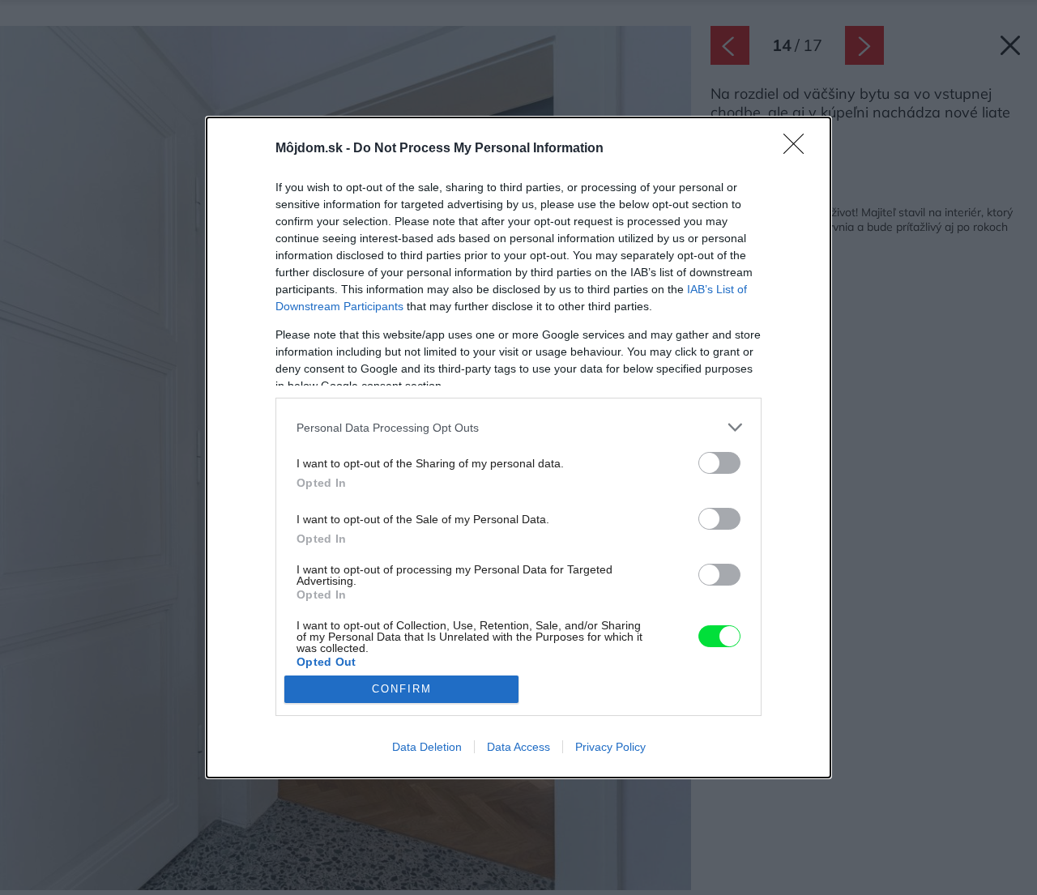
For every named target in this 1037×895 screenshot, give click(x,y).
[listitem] (518, 427)
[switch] (719, 463)
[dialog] (518, 447)
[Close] (798, 149)
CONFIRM (402, 689)
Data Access (518, 746)
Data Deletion (427, 746)
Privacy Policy (610, 746)
